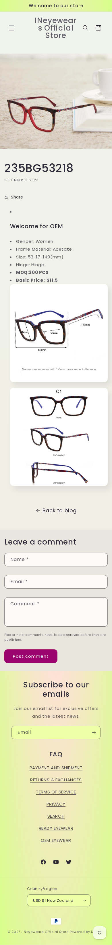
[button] (11, 28)
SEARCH (56, 816)
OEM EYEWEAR (56, 840)
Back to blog (60, 510)
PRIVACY (56, 804)
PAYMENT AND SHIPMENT (56, 768)
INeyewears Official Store (46, 931)
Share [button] (17, 197)
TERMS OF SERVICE (56, 792)
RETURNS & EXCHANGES (56, 780)
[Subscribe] (94, 732)
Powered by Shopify (87, 931)
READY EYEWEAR (56, 828)
